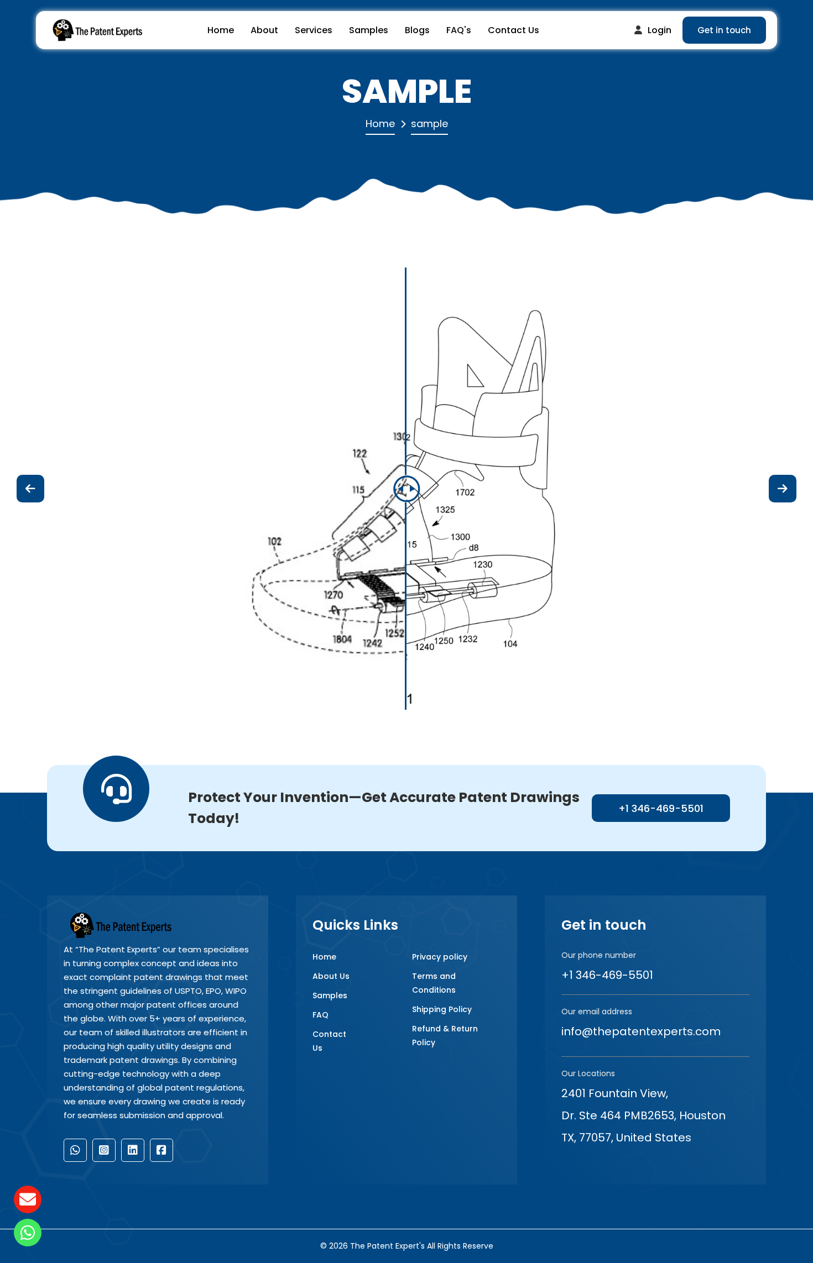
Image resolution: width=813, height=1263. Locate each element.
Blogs (417, 30)
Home (220, 30)
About (264, 30)
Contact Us (513, 30)
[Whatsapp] (75, 1150)
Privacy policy (439, 956)
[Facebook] (161, 1150)
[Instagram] (104, 1150)
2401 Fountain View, (614, 1093)
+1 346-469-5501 (660, 808)
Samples (368, 30)
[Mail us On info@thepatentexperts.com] (27, 1199)
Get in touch (724, 30)
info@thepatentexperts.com (641, 1031)
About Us (331, 976)
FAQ (320, 1014)
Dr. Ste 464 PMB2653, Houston (643, 1115)
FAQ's (458, 30)
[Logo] (97, 30)
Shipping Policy (442, 1009)
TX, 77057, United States (626, 1137)
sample (429, 123)
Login (659, 30)
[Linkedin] (133, 1150)
